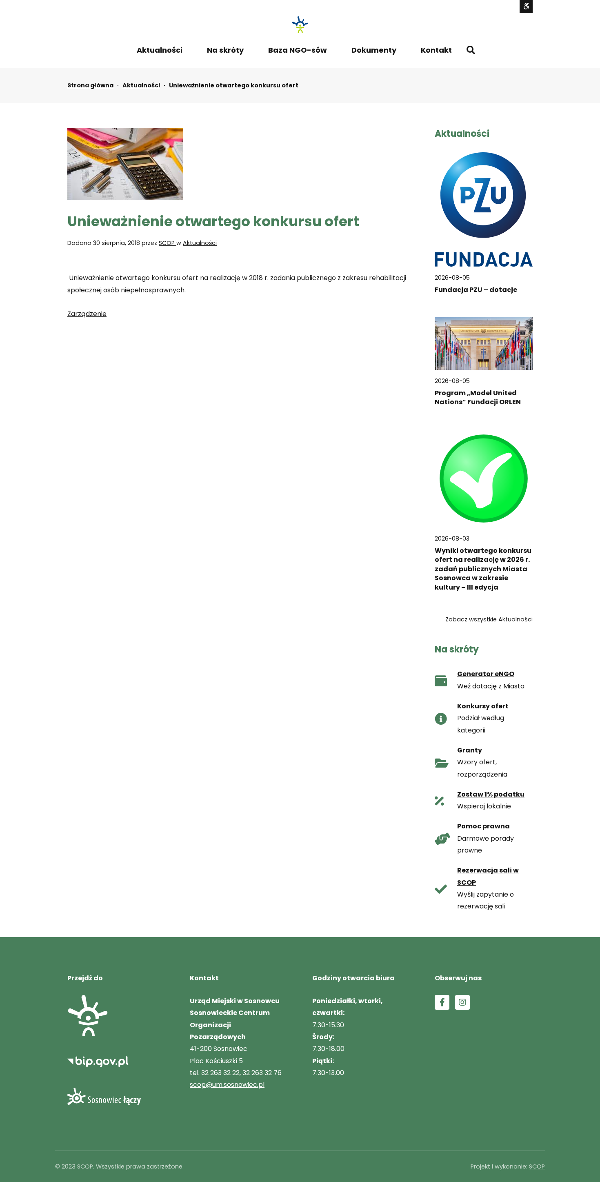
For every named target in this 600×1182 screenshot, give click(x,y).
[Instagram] (462, 1002)
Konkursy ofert (483, 706)
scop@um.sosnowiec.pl (227, 1084)
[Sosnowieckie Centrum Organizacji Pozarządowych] (300, 24)
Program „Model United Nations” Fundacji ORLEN (478, 398)
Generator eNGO (485, 674)
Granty (469, 750)
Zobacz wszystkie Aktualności (489, 619)
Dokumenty (373, 50)
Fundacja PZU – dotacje (476, 289)
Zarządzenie (87, 313)
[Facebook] (442, 1002)
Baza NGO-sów (297, 50)
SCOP (167, 243)
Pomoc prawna (483, 826)
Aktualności (159, 50)
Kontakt (436, 50)
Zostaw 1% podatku (490, 794)
